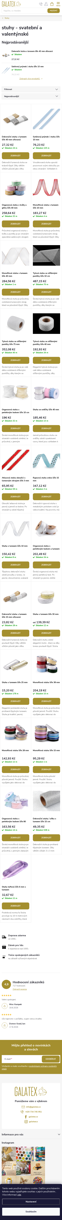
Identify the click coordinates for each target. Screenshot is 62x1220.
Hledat (53, 10)
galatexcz (33, 1121)
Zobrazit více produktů (29, 79)
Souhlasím (31, 1211)
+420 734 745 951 (33, 1111)
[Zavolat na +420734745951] (41, 4)
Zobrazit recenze (20, 989)
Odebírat (51, 1059)
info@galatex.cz (33, 1107)
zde (19, 1194)
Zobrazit (16, 155)
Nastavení (31, 1201)
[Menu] (58, 4)
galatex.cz (33, 1116)
